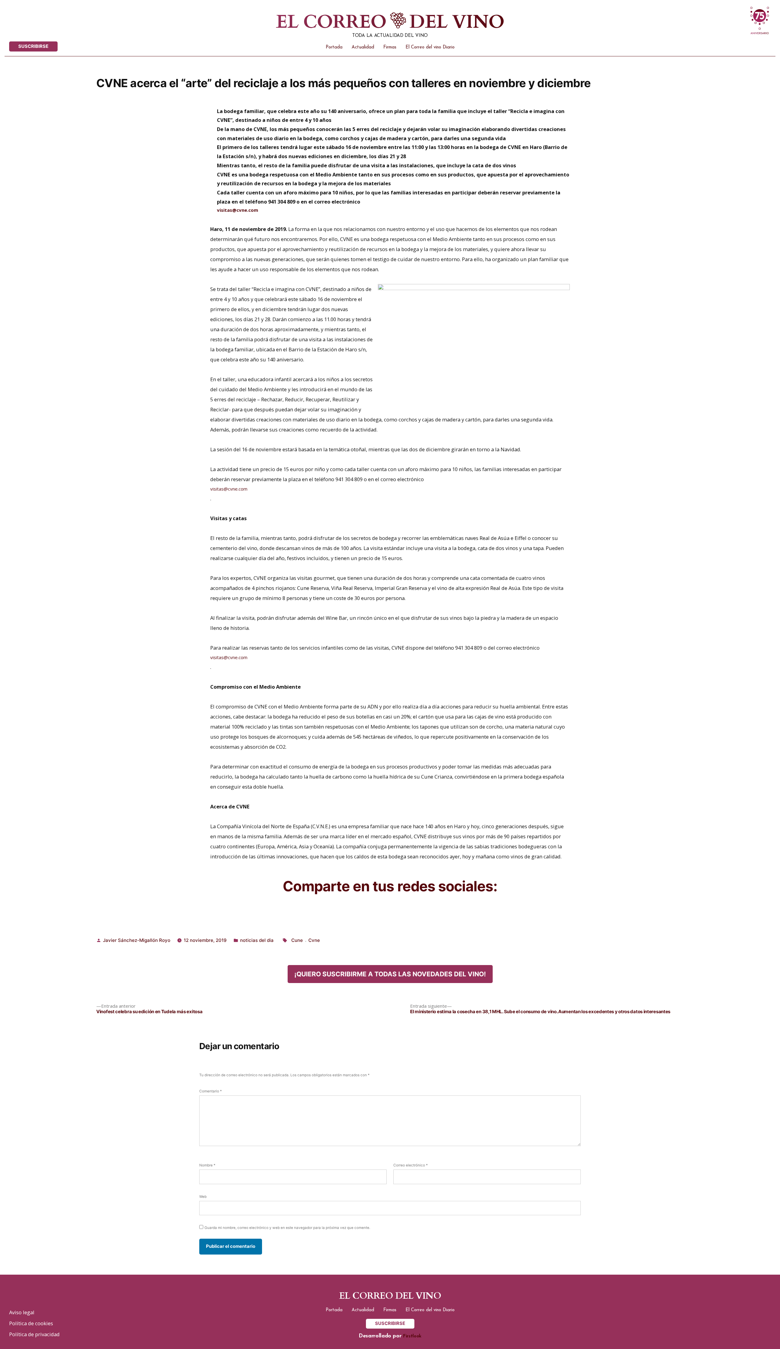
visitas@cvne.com (237, 210)
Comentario (210, 1091)
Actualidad (363, 47)
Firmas (389, 47)
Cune (297, 940)
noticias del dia (257, 940)
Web (203, 1197)
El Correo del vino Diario (430, 47)
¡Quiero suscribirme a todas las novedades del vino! (390, 974)
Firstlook (412, 1336)
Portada (334, 47)
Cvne (314, 940)
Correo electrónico (410, 1165)
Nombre (207, 1165)
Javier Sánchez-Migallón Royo (136, 940)
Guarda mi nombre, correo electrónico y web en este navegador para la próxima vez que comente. (287, 1228)
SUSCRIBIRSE (33, 46)
